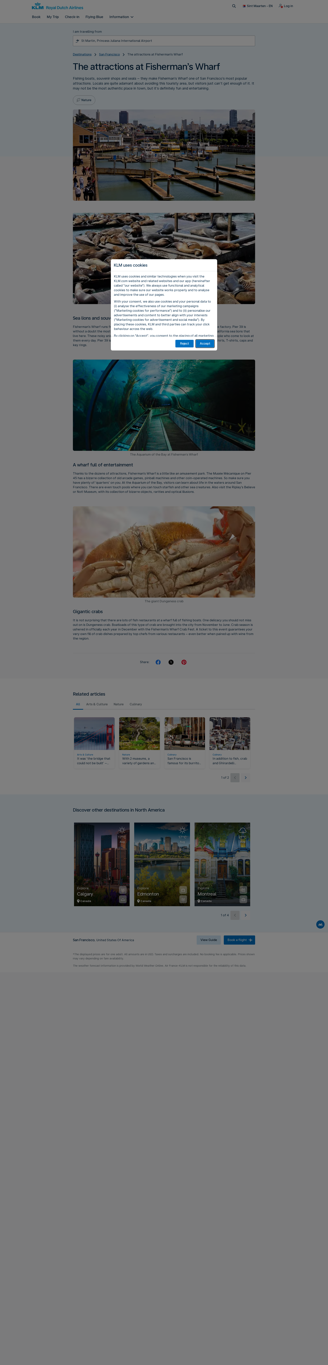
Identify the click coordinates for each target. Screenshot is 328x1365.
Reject (184, 343)
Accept (205, 343)
